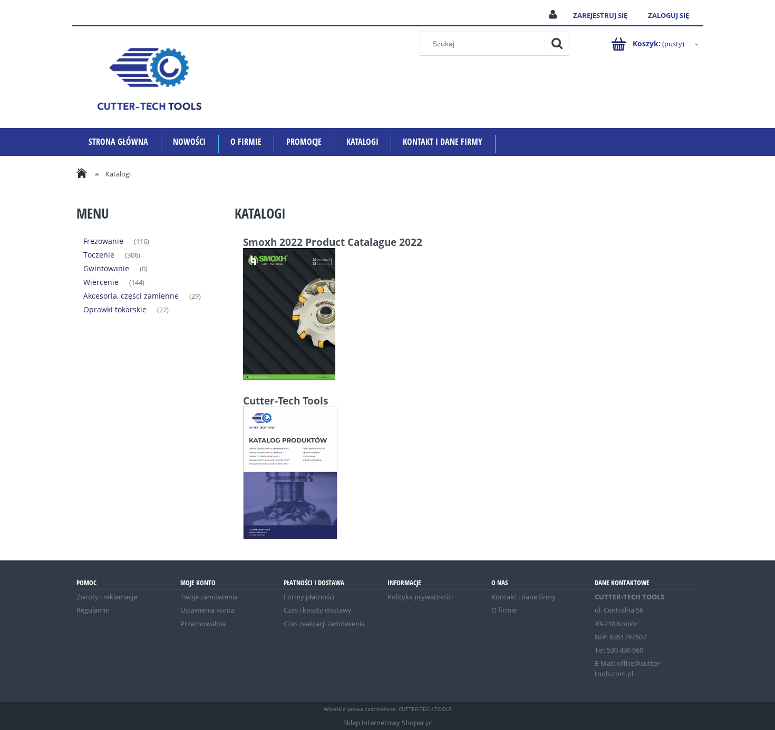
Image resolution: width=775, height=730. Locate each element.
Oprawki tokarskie (115, 309)
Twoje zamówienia (209, 596)
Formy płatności (309, 596)
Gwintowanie (106, 268)
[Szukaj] (557, 43)
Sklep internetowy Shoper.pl (387, 722)
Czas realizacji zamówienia (324, 623)
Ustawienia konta (207, 610)
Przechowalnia (203, 623)
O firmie (504, 610)
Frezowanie (103, 241)
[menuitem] (118, 142)
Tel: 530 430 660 (619, 650)
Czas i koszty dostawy (318, 610)
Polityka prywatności (420, 596)
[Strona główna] (149, 77)
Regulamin (93, 610)
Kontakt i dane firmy (523, 596)
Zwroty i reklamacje (106, 596)
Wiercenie (101, 282)
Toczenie (98, 255)
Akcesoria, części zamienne (131, 296)
